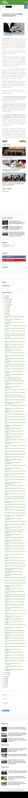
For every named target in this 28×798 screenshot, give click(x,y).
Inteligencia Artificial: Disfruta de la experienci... (14, 630)
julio (6, 308)
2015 (5, 687)
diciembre (7, 299)
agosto (6, 306)
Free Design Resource (19, 789)
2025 (5, 297)
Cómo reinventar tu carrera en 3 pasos (12, 377)
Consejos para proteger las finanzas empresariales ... (12, 463)
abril (6, 313)
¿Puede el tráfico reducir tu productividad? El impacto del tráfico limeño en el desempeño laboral (17, 222)
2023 (5, 678)
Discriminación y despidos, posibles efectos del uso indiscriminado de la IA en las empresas (17, 778)
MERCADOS (5, 141)
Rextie (10, 47)
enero (6, 674)
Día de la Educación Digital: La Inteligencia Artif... (15, 529)
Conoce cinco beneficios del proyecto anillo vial (14, 333)
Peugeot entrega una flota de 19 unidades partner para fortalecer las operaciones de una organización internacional (17, 734)
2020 (5, 683)
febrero (6, 672)
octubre (6, 302)
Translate (12, 246)
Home (2, 6)
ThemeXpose (11, 789)
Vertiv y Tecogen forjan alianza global (12, 379)
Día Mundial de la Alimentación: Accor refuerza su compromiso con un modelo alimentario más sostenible (17, 783)
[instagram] (26, 2)
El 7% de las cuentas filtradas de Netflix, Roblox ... (15, 496)
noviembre (7, 301)
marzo (6, 315)
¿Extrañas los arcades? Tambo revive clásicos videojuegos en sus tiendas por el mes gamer (17, 740)
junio (6, 309)
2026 (5, 296)
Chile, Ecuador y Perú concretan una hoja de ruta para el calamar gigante (12, 157)
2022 (5, 680)
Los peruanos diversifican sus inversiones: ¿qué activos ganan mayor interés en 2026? (12, 170)
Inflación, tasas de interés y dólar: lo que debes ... (15, 364)
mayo (6, 311)
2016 (5, 685)
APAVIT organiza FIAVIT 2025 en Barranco (13, 395)
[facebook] (24, 2)
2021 (5, 681)
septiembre (7, 304)
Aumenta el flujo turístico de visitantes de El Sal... (15, 594)
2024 (5, 676)
